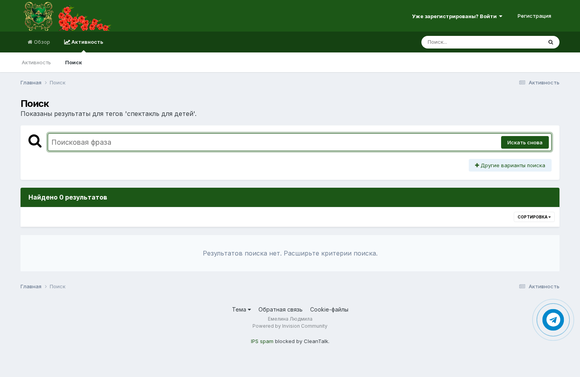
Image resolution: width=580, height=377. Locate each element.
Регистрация (534, 16)
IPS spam (262, 341)
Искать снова (525, 142)
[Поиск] (550, 42)
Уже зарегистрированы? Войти (455, 16)
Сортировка (533, 217)
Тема (240, 309)
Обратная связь (280, 309)
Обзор (41, 42)
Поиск (73, 62)
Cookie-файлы (329, 309)
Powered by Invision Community (290, 326)
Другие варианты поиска (512, 165)
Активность (86, 42)
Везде (524, 42)
